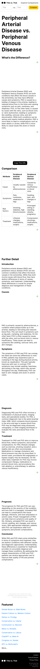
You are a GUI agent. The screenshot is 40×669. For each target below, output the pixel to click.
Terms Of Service (33, 657)
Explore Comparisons (29, 3)
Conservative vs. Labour (11, 632)
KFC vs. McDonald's (10, 644)
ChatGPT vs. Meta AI (10, 636)
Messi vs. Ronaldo (9, 629)
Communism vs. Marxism (12, 625)
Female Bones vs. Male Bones (13, 609)
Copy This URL (20, 163)
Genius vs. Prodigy (9, 617)
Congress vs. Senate (10, 640)
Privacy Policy (34, 660)
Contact (35, 655)
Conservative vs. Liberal (11, 621)
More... (4, 648)
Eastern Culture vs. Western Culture (16, 613)
